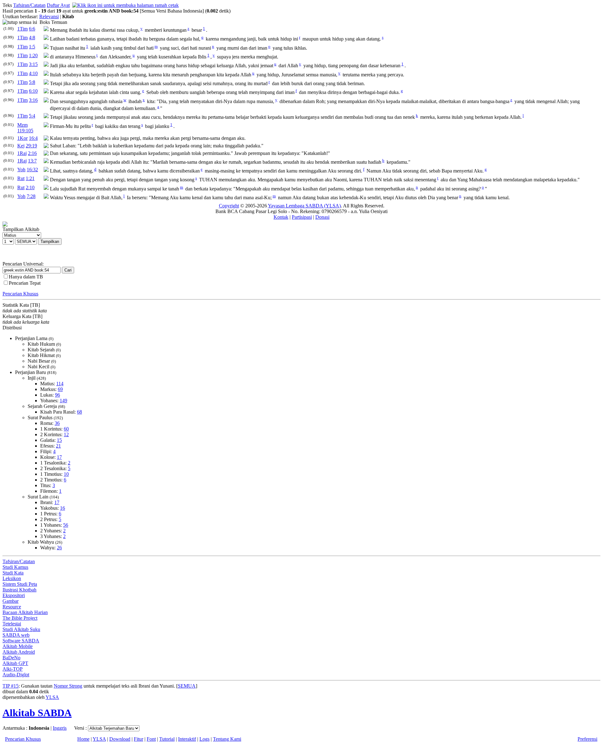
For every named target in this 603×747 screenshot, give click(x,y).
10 (66, 474)
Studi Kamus (15, 567)
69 (60, 389)
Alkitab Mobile (18, 646)
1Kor (22, 138)
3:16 (33, 100)
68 (79, 412)
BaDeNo (11, 657)
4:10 (33, 73)
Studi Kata (13, 572)
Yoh (21, 169)
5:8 (32, 82)
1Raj (22, 153)
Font (151, 739)
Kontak (281, 217)
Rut (20, 178)
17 (59, 457)
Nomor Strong (68, 686)
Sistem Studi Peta (20, 584)
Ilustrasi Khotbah (19, 589)
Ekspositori (14, 595)
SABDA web (16, 635)
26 (59, 547)
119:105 (25, 130)
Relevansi (49, 16)
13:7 (32, 160)
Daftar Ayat (58, 5)
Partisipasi (302, 217)
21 (58, 445)
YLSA (52, 697)
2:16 (32, 153)
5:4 (32, 115)
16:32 (32, 169)
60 (66, 428)
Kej (20, 145)
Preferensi (587, 739)
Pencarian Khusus (20, 293)
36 (57, 423)
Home (83, 739)
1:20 (33, 55)
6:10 (33, 91)
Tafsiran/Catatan (29, 5)
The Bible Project (20, 618)
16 (62, 508)
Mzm (22, 125)
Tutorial (167, 739)
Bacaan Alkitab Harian (25, 612)
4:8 (32, 37)
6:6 (32, 28)
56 (65, 525)
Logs (204, 739)
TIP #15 (11, 686)
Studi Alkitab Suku (21, 629)
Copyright (229, 205)
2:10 (30, 187)
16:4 (33, 138)
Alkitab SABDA (37, 712)
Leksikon (12, 578)
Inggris (60, 728)
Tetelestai (12, 623)
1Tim (22, 28)
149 (63, 400)
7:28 (31, 196)
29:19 (31, 145)
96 (57, 395)
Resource (12, 606)
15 (59, 440)
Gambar (11, 601)
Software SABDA (21, 640)
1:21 (30, 178)
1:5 (32, 46)
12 (66, 434)
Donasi (322, 217)
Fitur (138, 739)
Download (119, 739)
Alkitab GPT (15, 663)
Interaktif (187, 739)
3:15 (33, 64)
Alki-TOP (13, 669)
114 (59, 383)
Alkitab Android (19, 652)
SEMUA (187, 686)
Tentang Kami (227, 739)
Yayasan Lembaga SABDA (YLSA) (304, 205)
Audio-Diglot (16, 674)
